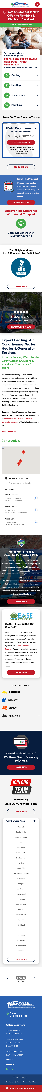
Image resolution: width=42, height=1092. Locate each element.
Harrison (21, 863)
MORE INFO (21, 286)
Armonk (21, 827)
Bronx (21, 842)
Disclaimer (10, 1082)
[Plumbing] (21, 100)
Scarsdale (21, 935)
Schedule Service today (22, 1088)
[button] (7, 978)
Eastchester (21, 858)
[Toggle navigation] (3, 4)
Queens (21, 920)
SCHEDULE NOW (21, 202)
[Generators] (21, 90)
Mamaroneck (21, 894)
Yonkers (21, 951)
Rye (21, 930)
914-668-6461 (18, 1015)
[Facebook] (7, 1069)
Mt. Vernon (21, 899)
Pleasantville (21, 914)
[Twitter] (12, 1069)
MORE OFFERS (21, 167)
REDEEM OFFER (20, 142)
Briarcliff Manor (21, 837)
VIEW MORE (21, 959)
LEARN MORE (21, 672)
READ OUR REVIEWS (21, 327)
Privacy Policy (21, 1082)
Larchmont (21, 889)
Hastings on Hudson (21, 873)
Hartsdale (21, 868)
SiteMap (32, 1082)
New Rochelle (21, 904)
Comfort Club (25, 570)
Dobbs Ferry (21, 853)
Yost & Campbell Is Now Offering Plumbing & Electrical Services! (23, 15)
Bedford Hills (21, 832)
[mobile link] (37, 4)
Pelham (21, 909)
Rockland (21, 925)
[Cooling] (21, 71)
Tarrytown (21, 940)
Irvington (21, 883)
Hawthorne (21, 878)
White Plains (21, 945)
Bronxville (21, 847)
